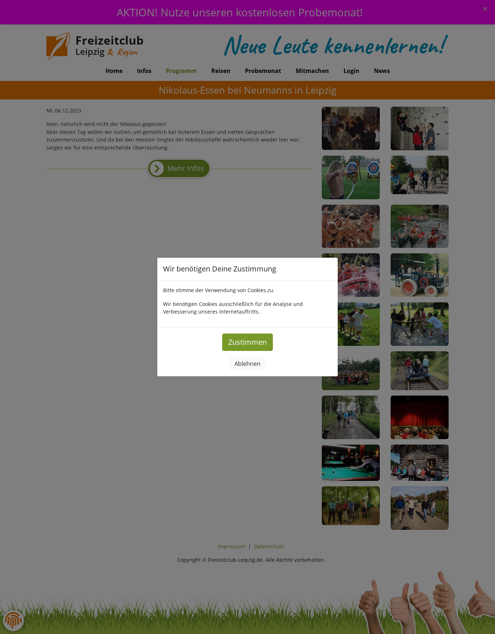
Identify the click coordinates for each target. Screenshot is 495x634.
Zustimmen (247, 342)
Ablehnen (247, 364)
